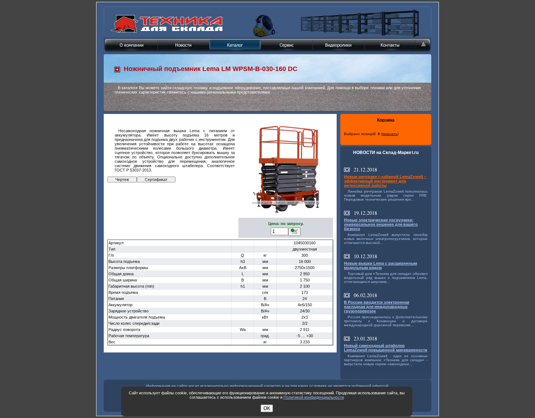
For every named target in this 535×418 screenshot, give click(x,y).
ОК (266, 408)
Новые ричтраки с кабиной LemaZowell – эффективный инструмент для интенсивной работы (385, 181)
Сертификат (156, 179)
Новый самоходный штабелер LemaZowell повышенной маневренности (385, 347)
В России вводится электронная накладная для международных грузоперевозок (376, 306)
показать (389, 134)
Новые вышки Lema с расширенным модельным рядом (380, 265)
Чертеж (122, 179)
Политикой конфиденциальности (314, 397)
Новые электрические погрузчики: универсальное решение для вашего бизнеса (381, 224)
